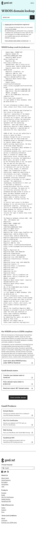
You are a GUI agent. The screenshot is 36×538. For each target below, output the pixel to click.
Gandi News (4, 484)
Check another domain (18, 397)
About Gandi (5, 478)
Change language (6, 464)
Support (3, 510)
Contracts (4, 520)
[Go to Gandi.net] (6, 3)
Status (3, 508)
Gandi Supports (6, 480)
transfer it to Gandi (10, 29)
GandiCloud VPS (6, 501)
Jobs (2, 486)
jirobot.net (8, 24)
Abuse (3, 518)
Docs (2, 512)
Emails (3, 495)
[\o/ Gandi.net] (18, 460)
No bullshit (4, 482)
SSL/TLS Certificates (7, 497)
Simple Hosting (5, 499)
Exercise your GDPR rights (9, 522)
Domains (3, 493)
